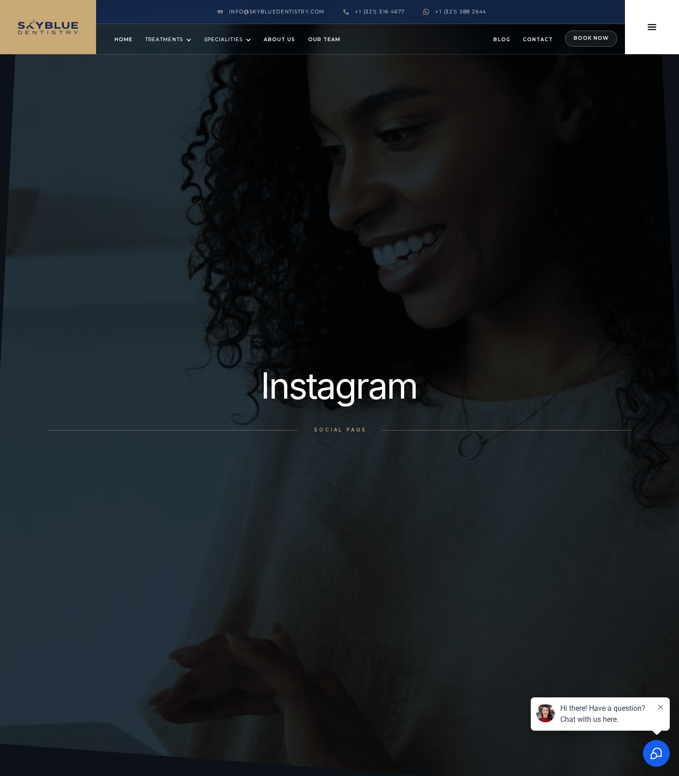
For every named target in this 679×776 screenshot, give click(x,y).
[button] (168, 39)
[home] (48, 27)
